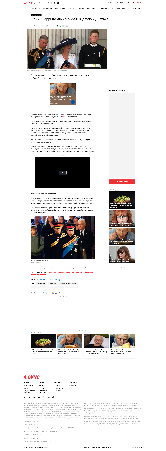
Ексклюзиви (47, 8)
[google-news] (49, 397)
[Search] (141, 2)
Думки (110, 2)
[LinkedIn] (57, 3)
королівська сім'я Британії (68, 283)
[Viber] (51, 3)
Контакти (107, 447)
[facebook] (25, 397)
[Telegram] (45, 3)
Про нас (57, 385)
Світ (88, 8)
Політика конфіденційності (93, 447)
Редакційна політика (58, 389)
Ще (139, 8)
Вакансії (72, 385)
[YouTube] (48, 3)
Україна (81, 8)
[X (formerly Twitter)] (42, 3)
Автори (42, 385)
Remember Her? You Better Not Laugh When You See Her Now (121, 224)
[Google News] (54, 3)
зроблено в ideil (138, 447)
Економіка (116, 8)
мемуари (53, 283)
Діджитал (126, 8)
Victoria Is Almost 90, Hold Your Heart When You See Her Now (120, 260)
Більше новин (122, 181)
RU (138, 2)
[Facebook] (39, 3)
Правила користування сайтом (29, 390)
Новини (27, 382)
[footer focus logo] (32, 377)
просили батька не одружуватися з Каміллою (74, 268)
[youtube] (39, 397)
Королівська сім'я (38, 287)
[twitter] (30, 397)
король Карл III (71, 287)
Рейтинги (130, 2)
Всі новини (36, 8)
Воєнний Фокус (60, 8)
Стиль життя (104, 8)
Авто (134, 8)
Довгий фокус (29, 385)
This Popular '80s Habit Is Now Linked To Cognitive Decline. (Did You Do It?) (121, 205)
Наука (94, 8)
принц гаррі (41, 283)
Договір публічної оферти (43, 390)
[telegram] (34, 397)
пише (64, 117)
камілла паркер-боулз (55, 287)
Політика (72, 8)
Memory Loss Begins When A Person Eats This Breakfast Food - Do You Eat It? (122, 241)
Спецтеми (119, 2)
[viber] (44, 397)
